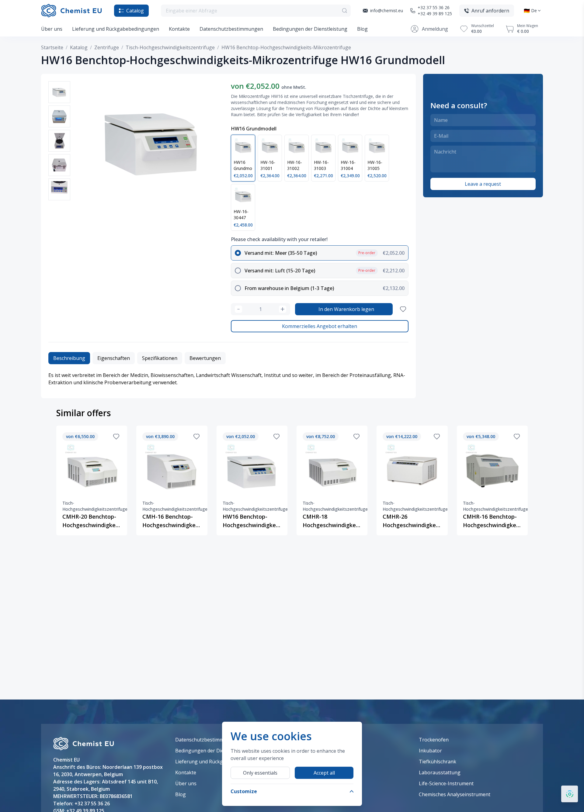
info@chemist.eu (386, 10)
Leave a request (483, 184)
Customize (244, 791)
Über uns (51, 29)
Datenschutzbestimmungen (231, 29)
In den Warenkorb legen (346, 309)
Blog (362, 29)
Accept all (324, 772)
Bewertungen (205, 358)
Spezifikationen (159, 358)
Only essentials (260, 772)
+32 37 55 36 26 (434, 7)
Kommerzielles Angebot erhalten (319, 326)
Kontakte (179, 29)
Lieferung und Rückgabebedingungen (115, 29)
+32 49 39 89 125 (435, 13)
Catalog (135, 10)
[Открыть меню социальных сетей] (569, 794)
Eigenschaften (113, 358)
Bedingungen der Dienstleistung (310, 29)
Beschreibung (69, 358)
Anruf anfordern (490, 10)
